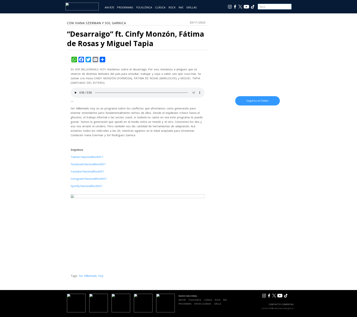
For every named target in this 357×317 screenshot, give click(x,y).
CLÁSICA (160, 7)
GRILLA (217, 303)
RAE (180, 7)
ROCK (172, 7)
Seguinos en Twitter (257, 100)
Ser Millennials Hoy (91, 276)
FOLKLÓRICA (144, 7)
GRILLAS (191, 7)
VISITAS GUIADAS (202, 303)
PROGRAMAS (125, 7)
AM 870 (109, 7)
